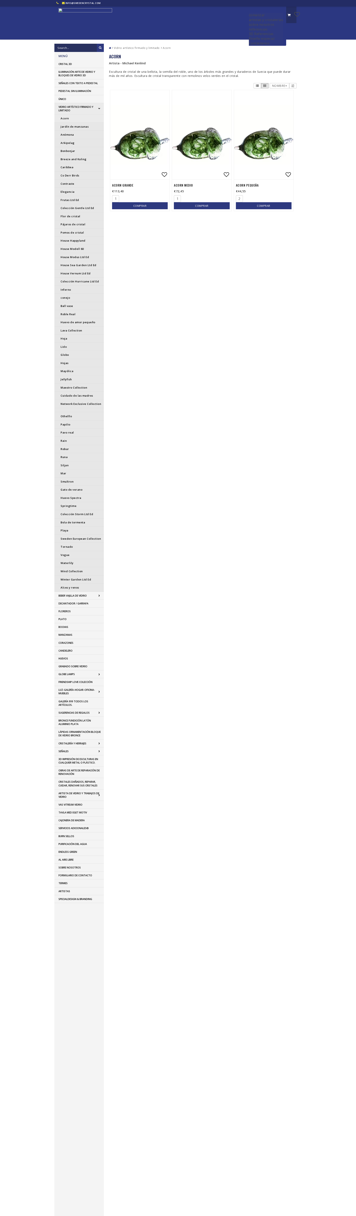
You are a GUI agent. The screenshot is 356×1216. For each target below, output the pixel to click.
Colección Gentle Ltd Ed (77, 208)
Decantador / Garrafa (73, 603)
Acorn (65, 118)
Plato (63, 619)
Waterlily (67, 563)
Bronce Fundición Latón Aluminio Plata (75, 722)
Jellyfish (66, 379)
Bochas (63, 627)
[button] (297, 14)
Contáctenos (259, 43)
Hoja (64, 338)
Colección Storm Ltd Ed (77, 514)
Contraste (67, 184)
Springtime (68, 506)
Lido (64, 347)
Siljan (65, 465)
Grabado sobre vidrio (73, 666)
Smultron (67, 481)
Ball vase (67, 306)
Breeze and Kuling (74, 159)
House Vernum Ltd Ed (76, 273)
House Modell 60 (72, 249)
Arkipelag (68, 143)
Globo (65, 355)
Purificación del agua (73, 844)
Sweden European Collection (81, 538)
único (62, 99)
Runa (64, 457)
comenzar (257, 15)
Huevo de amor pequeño (78, 322)
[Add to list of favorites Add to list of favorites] (140, 134)
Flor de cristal (70, 216)
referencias (258, 29)
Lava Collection (71, 330)
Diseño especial (262, 38)
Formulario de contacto (75, 875)
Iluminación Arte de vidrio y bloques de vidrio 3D (77, 73)
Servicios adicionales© (74, 828)
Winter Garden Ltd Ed (76, 579)
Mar (63, 473)
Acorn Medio (183, 185)
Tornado (67, 547)
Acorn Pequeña (247, 185)
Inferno (66, 289)
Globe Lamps (67, 674)
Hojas (65, 363)
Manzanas (65, 635)
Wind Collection (72, 571)
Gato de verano (71, 489)
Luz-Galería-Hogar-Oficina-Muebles (77, 691)
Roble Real (68, 314)
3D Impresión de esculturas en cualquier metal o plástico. (78, 760)
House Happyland (73, 240)
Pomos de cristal (72, 232)
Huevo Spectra (71, 498)
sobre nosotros (261, 24)
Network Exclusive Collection (81, 404)
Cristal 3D (65, 64)
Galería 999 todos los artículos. (73, 703)
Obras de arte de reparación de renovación (79, 772)
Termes (63, 883)
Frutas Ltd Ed (70, 200)
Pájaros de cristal (73, 224)
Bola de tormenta (73, 522)
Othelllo (66, 416)
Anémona (67, 134)
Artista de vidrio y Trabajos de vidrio (79, 795)
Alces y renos (70, 587)
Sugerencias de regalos (74, 712)
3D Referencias (261, 34)
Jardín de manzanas (75, 126)
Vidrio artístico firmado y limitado (76, 108)
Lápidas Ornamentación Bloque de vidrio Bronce (80, 733)
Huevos (63, 658)
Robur (65, 449)
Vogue (65, 555)
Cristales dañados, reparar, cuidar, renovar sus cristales (78, 783)
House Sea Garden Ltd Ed (78, 265)
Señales (64, 751)
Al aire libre (66, 859)
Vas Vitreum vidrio (70, 804)
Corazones (66, 643)
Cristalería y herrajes (72, 743)
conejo (65, 298)
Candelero (66, 650)
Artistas (64, 891)
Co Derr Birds (70, 175)
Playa (64, 530)
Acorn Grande (122, 185)
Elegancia (68, 192)
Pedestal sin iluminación (75, 91)
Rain (64, 441)
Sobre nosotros (70, 867)
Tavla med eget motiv (73, 812)
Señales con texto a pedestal (78, 83)
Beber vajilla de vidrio (73, 595)
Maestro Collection (74, 387)
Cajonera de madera (72, 820)
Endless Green (68, 852)
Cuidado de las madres (77, 395)
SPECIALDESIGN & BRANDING (75, 899)
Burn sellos (66, 836)
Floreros (65, 611)
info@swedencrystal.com (83, 3)
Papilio (65, 424)
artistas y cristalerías (266, 20)
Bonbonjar (68, 151)
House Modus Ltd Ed (75, 257)
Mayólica (67, 371)
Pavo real (67, 432)
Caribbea (67, 167)
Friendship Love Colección (76, 682)
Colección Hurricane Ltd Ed (80, 281)
